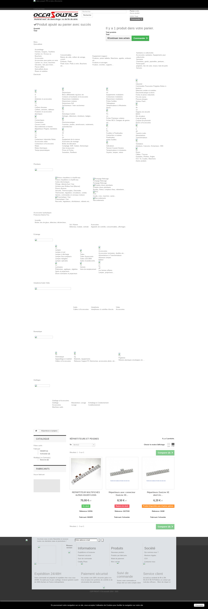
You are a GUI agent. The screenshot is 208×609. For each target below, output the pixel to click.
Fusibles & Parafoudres (114, 133)
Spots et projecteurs (62, 271)
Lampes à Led (60, 252)
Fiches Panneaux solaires (115, 118)
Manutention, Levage (78, 403)
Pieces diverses (60, 188)
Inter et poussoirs (68, 148)
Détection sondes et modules (146, 90)
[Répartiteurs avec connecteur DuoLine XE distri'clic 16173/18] (122, 473)
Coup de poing (141, 118)
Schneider (45, 454)
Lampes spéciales (61, 261)
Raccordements (98, 200)
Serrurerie (139, 59)
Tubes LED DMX (86, 259)
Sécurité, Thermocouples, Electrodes (68, 190)
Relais (37, 146)
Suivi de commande (85, 558)
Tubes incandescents (87, 261)
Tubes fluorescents (86, 256)
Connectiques (39, 120)
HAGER (44, 451)
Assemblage (39, 49)
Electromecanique (68, 122)
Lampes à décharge (62, 254)
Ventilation (139, 144)
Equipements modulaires (115, 95)
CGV (146, 558)
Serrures (139, 68)
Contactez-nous (39, 9)
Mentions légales (150, 555)
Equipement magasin (99, 56)
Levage (73, 405)
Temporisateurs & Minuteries (116, 105)
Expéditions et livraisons (86, 552)
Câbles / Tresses (142, 154)
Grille (172, 446)
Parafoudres (110, 137)
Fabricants (42, 468)
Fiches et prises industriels (145, 95)
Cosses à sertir (40, 124)
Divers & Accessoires (143, 123)
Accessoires (39, 58)
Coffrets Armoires (41, 107)
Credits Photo (82, 562)
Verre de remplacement (88, 269)
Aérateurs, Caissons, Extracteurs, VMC (149, 146)
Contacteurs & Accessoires (44, 144)
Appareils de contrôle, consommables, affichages (108, 227)
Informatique (59, 357)
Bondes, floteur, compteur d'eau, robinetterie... (109, 189)
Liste (168, 446)
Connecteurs (39, 122)
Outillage (55, 403)
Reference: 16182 (158, 511)
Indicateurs (110, 146)
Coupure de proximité (143, 120)
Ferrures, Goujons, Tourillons (45, 52)
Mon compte (115, 562)
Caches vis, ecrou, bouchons (45, 62)
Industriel (139, 84)
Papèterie (122, 358)
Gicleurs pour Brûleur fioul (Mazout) (67, 186)
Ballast (101, 260)
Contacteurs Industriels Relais (45, 139)
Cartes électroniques (62, 182)
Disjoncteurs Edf (68, 103)
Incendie (38, 220)
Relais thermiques (41, 148)
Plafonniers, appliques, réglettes (66, 269)
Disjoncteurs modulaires (70, 99)
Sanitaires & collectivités (144, 53)
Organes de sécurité (143, 112)
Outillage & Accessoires (60, 401)
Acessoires (95, 225)
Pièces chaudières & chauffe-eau (66, 180)
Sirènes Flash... (141, 101)
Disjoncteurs (66, 92)
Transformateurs (141, 137)
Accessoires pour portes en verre (46, 60)
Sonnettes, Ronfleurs (69, 152)
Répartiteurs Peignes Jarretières (46, 129)
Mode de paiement (117, 558)
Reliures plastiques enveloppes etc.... (132, 360)
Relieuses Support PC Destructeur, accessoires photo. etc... (95, 361)
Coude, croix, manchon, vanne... (104, 196)
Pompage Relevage (100, 181)
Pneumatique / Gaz (62, 199)
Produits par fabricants (119, 555)
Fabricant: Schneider (122, 517)
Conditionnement (94, 405)
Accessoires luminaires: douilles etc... (112, 253)
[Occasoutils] (56, 16)
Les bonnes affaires (105, 270)
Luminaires (59, 267)
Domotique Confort (68, 114)
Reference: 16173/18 (122, 511)
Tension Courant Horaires (115, 148)
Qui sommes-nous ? (151, 552)
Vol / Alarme (73, 225)
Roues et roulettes (41, 71)
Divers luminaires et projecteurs (66, 273)
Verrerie (82, 267)
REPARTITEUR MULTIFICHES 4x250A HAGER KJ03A (86, 493)
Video (118, 307)
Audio (75, 307)
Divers (108, 108)
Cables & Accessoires (81, 309)
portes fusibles (111, 140)
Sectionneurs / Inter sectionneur (73, 105)
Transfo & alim (141, 133)
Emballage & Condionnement (98, 403)
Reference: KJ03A (85, 511)
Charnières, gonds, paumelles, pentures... (150, 61)
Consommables (65, 55)
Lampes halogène (61, 259)
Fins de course (141, 97)
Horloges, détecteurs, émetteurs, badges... (77, 116)
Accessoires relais (41, 141)
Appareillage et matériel (63, 359)
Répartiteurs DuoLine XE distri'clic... (158, 493)
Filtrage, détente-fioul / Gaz (64, 184)
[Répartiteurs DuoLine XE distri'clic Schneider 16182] (158, 473)
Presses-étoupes (142, 99)
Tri (71, 445)
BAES (138, 114)
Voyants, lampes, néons (114, 152)
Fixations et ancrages (99, 62)
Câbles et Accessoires (63, 361)
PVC (94, 194)
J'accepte (199, 605)
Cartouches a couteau (114, 135)
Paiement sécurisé (84, 555)
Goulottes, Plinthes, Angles (145, 156)
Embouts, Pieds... (66, 61)
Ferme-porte (140, 64)
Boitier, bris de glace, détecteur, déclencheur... (51, 222)
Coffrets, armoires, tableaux (44, 109)
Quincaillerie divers (41, 69)
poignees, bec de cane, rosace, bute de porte (152, 66)
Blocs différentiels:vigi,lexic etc (73, 95)
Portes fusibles (111, 101)
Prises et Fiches (68, 150)
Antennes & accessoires (43, 99)
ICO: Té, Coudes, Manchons (146, 159)
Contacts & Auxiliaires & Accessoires (75, 97)
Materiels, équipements (82, 359)
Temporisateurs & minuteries (116, 150)
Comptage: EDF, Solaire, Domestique (75, 146)
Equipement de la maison (71, 139)
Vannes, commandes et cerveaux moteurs (70, 195)
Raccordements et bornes (44, 127)
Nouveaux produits (117, 552)
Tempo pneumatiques (42, 150)
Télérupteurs (110, 103)
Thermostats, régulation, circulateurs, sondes (71, 193)
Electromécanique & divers (145, 93)
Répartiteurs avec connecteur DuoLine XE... (122, 493)
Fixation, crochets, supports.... (103, 65)
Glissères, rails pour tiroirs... (45, 65)
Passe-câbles (39, 67)
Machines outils (57, 407)
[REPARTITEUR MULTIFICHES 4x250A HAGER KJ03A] (86, 473)
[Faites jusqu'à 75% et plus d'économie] (104, 4)
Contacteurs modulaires (114, 97)
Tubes (82, 254)
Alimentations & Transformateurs (110, 255)
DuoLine (44, 460)
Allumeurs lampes (105, 257)
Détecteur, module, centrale (79, 227)
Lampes (58, 250)
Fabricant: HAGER (86, 517)
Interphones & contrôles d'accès (102, 309)
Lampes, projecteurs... (106, 272)
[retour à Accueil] (36, 430)
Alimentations (140, 135)
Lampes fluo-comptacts (63, 256)
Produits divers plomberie (102, 187)
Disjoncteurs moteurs (69, 101)
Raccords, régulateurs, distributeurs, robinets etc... (73, 201)
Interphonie (95, 307)
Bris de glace (140, 116)
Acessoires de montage (70, 141)
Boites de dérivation (69, 144)
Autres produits (141, 161)
